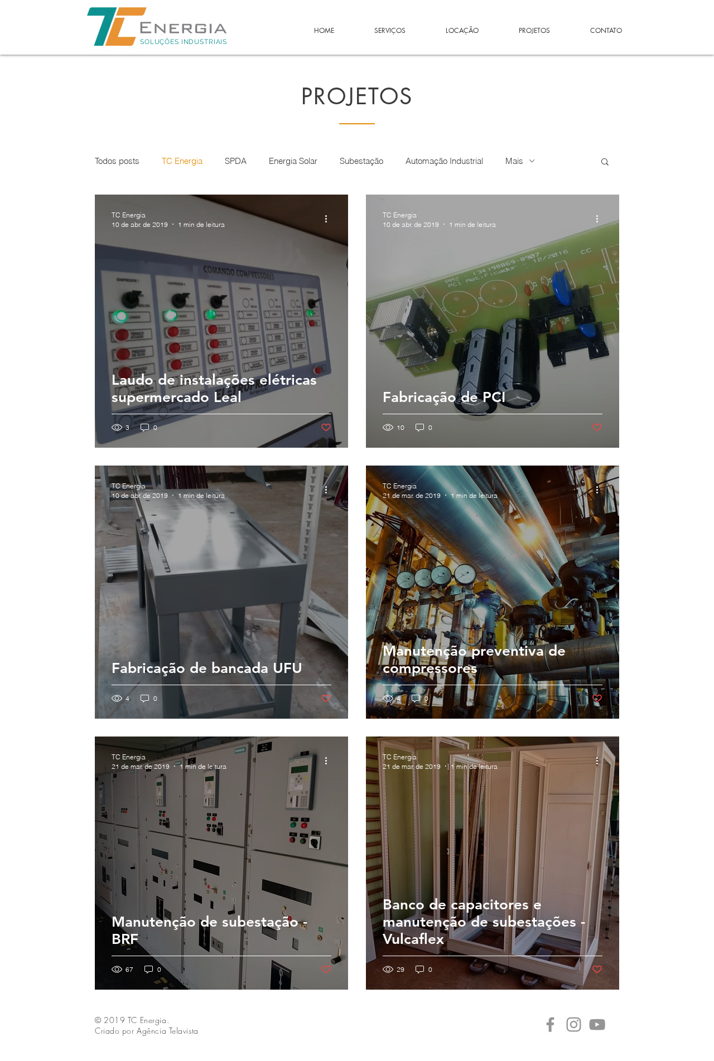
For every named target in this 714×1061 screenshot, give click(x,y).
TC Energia (182, 161)
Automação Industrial (444, 161)
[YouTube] (597, 1024)
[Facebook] (550, 1024)
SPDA (236, 161)
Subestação (361, 161)
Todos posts (117, 161)
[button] (605, 162)
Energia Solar (293, 161)
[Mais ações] (329, 219)
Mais (514, 161)
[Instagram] (573, 1024)
